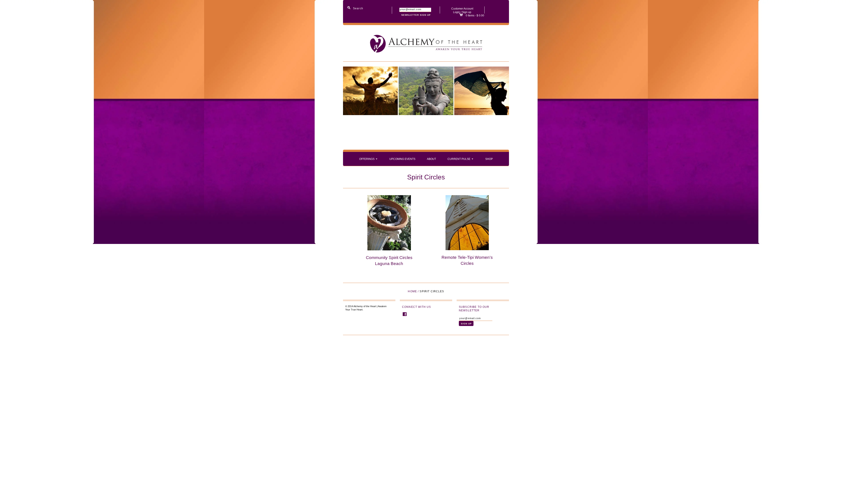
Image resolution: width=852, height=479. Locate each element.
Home (412, 291)
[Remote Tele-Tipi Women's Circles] (467, 222)
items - (472, 15)
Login (456, 12)
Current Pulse (461, 158)
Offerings (368, 158)
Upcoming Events (402, 159)
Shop (489, 159)
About (431, 159)
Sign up (466, 12)
